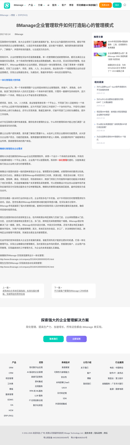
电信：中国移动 (116, 368)
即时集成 (39, 382)
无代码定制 (62, 393)
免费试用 (105, 5)
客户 (89, 373)
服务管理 (9, 394)
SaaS (67, 382)
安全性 (64, 377)
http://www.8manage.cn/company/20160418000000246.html (27, 267)
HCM (11, 410)
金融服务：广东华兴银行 (112, 384)
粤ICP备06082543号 (79, 438)
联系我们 (54, 339)
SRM (11, 368)
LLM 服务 (39, 396)
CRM (11, 373)
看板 (11, 389)
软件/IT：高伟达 (116, 373)
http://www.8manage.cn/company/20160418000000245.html (27, 259)
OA (11, 405)
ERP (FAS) (8, 416)
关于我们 (84, 368)
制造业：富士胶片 (115, 378)
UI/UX (64, 388)
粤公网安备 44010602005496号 (56, 438)
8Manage (4, 15)
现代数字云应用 (36, 367)
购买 (117, 5)
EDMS (10, 400)
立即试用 (76, 339)
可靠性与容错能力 (61, 372)
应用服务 (39, 386)
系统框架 (65, 367)
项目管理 (9, 378)
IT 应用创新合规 (36, 400)
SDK (65, 398)
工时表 (10, 384)
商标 (106, 433)
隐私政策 (98, 433)
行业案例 (119, 362)
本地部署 (60, 382)
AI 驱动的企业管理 (35, 372)
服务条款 (88, 433)
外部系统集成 (61, 404)
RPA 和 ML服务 (36, 391)
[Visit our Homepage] (7, 6)
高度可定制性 (37, 377)
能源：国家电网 (116, 389)
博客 (13, 15)
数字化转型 (38, 405)
